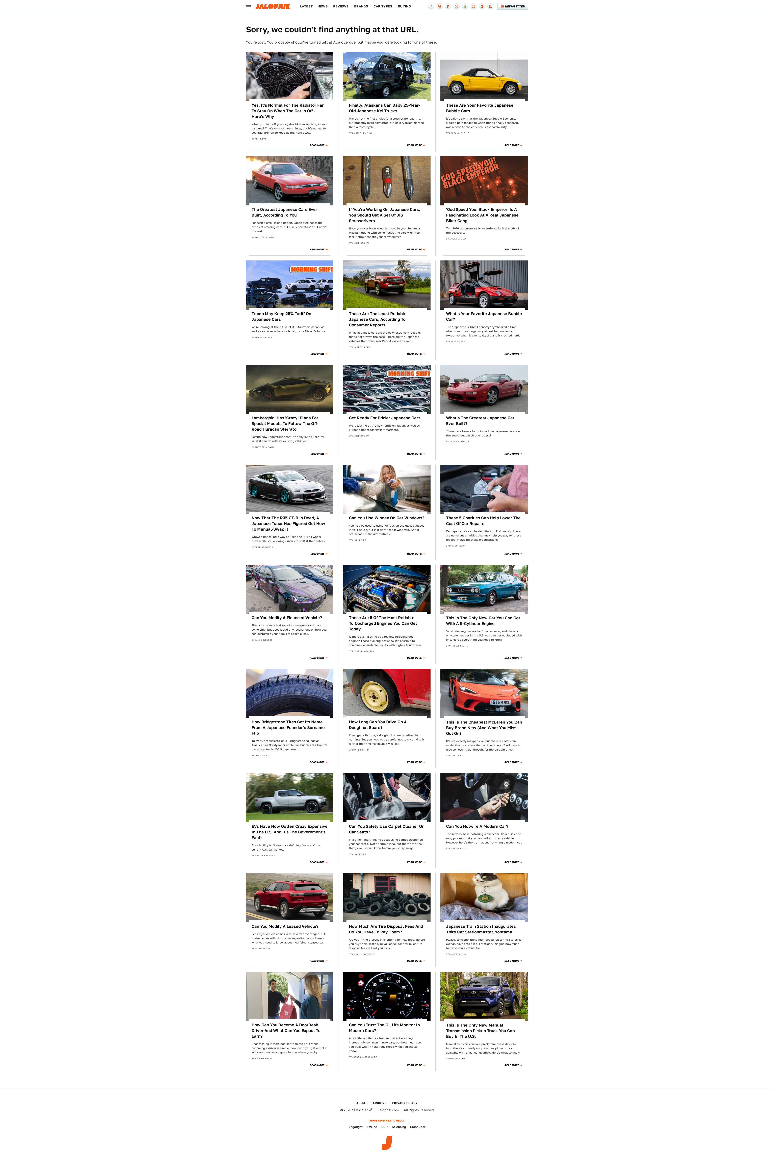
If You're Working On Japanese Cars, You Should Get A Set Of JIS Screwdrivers (384, 215)
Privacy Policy (405, 1103)
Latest (306, 6)
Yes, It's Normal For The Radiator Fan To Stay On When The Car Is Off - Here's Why (288, 111)
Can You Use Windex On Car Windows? (386, 517)
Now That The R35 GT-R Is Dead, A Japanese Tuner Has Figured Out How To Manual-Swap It (288, 523)
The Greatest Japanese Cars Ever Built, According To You (284, 212)
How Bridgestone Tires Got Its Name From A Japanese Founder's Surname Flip (288, 728)
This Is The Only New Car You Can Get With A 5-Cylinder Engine (483, 620)
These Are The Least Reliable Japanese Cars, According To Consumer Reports (378, 319)
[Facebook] (431, 6)
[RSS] (490, 6)
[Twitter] (457, 6)
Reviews (341, 6)
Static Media (361, 1110)
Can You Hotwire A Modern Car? (477, 826)
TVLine (372, 1127)
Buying (404, 6)
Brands (361, 6)
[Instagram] (473, 6)
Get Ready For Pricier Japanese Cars (384, 417)
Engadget (356, 1127)
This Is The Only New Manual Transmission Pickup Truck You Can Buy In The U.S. (480, 1031)
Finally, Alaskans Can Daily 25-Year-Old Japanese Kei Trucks (384, 108)
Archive (379, 1103)
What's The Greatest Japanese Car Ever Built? (480, 420)
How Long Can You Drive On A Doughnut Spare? (378, 725)
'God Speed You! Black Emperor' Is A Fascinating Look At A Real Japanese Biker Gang (482, 215)
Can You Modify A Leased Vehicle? (285, 926)
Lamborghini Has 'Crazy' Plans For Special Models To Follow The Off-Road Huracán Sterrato (285, 423)
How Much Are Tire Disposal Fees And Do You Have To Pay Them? (386, 929)
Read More (317, 145)
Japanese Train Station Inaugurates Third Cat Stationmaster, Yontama (481, 929)
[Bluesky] (440, 6)
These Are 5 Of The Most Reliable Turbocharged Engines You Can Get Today (383, 623)
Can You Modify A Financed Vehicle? (287, 617)
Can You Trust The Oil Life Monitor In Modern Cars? (384, 1028)
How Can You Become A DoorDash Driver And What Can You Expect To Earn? (286, 1031)
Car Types (382, 6)
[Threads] (465, 6)
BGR (384, 1127)
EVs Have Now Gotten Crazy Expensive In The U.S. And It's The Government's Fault (290, 832)
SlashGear (417, 1127)
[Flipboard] (448, 6)
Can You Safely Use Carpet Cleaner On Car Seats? (386, 829)
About (361, 1103)
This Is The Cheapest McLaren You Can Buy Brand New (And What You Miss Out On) (484, 728)
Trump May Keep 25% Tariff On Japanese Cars (281, 316)
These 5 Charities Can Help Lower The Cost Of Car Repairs (483, 520)
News (322, 6)
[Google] (482, 6)
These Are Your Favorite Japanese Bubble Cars (479, 108)
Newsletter (515, 6)
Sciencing (399, 1127)
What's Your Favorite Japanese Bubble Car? (484, 316)
